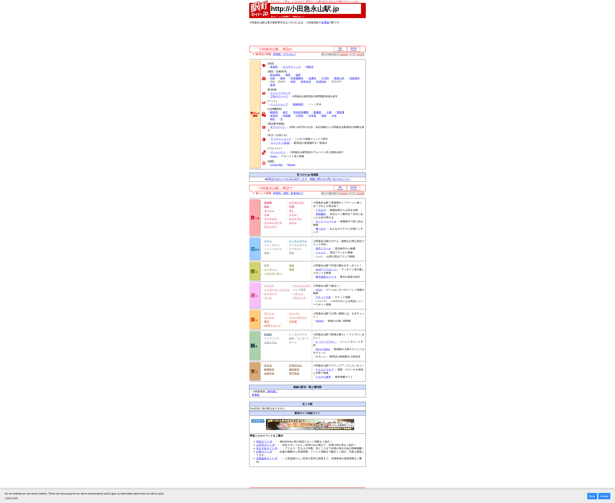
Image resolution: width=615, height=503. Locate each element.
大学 (334, 115)
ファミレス (270, 218)
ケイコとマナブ (325, 369)
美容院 (274, 66)
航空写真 (353, 48)
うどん (293, 214)
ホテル (268, 241)
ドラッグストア (298, 317)
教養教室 (269, 369)
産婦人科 (339, 78)
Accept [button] (604, 496)
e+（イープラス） (326, 341)
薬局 (272, 85)
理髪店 (310, 66)
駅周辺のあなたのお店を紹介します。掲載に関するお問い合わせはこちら (308, 179)
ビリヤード (270, 293)
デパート (269, 313)
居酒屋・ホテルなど (284, 54)
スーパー (294, 313)
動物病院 (298, 104)
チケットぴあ (323, 297)
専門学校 (294, 373)
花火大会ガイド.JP (266, 448)
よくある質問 (284, 16)
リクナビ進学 (323, 377)
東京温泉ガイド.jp (326, 276)
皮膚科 (312, 78)
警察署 (340, 112)
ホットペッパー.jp (326, 221)
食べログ (321, 228)
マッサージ (270, 269)
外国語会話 (295, 365)
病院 (288, 75)
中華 (291, 206)
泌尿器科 (354, 78)
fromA (274, 156)
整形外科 (306, 81)
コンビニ (269, 317)
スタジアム (270, 342)
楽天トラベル (323, 248)
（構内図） (271, 391)
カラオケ (269, 285)
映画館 (268, 334)
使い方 (273, 16)
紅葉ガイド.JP (264, 451)
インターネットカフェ (277, 289)
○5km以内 (360, 54)
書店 (266, 321)
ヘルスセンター (273, 273)
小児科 (325, 78)
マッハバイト (278, 152)
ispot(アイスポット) (326, 269)
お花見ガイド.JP (265, 445)
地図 (340, 48)
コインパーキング (280, 93)
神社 (272, 119)
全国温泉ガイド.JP (266, 458)
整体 (291, 269)
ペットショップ (279, 104)
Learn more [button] (11, 498)
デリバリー (270, 226)
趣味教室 (294, 369)
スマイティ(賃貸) (280, 143)
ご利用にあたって (298, 16)
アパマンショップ (281, 139)
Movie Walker (323, 349)
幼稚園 (287, 115)
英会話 (268, 365)
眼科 (282, 78)
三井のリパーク (279, 96)
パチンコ (298, 293)
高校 (323, 115)
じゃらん (321, 252)
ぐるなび (321, 210)
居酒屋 (268, 202)
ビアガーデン (296, 202)
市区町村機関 (300, 112)
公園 (329, 112)
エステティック (292, 66)
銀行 (285, 112)
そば (266, 214)
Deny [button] (592, 496)
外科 (293, 81)
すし (291, 210)
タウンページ (277, 127)
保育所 (274, 115)
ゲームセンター (302, 285)
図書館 (317, 112)
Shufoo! (320, 320)
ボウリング (299, 297)
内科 (272, 78)
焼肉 (266, 206)
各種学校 (269, 373)
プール (268, 297)
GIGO (319, 289)
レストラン (295, 218)
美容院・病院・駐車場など (288, 193)
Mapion (291, 164)
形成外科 (321, 81)
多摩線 (325, 22)
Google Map (276, 164)
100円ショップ (272, 325)
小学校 (299, 115)
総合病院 (275, 75)
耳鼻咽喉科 (297, 78)
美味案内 (321, 214)
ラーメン (269, 210)
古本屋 (293, 321)
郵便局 (274, 112)
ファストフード (273, 222)
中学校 (312, 115)
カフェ (293, 222)
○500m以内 (344, 54)
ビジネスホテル (298, 241)
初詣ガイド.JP (264, 441)
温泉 (291, 265)
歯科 (298, 75)
